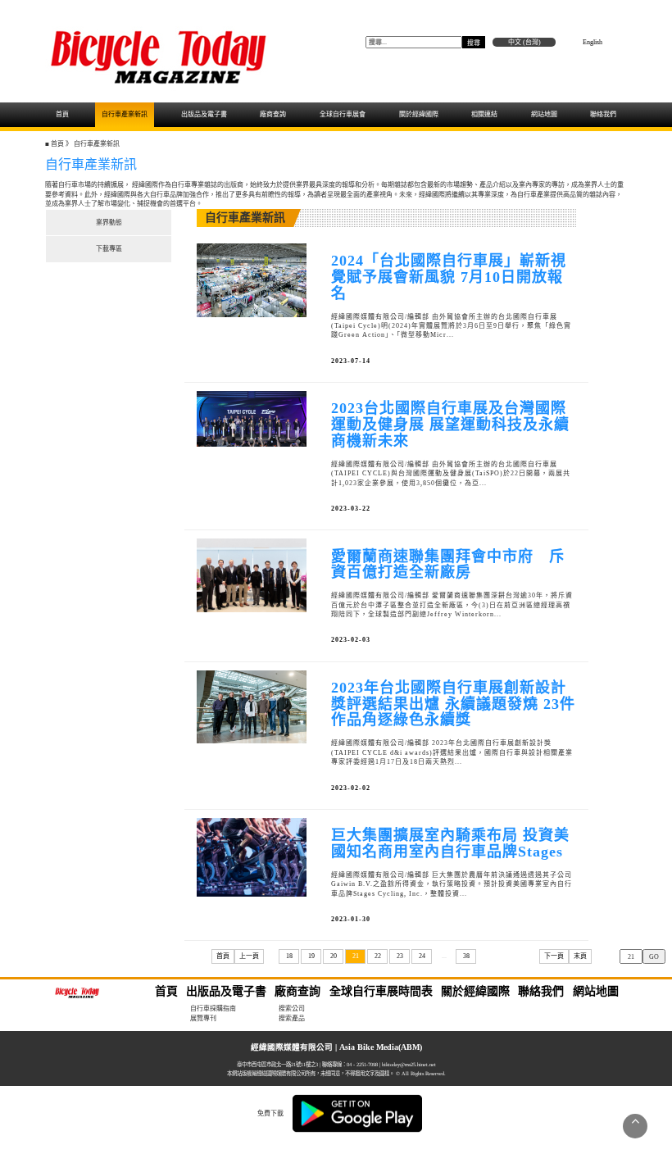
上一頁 (249, 956)
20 (333, 956)
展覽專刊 (203, 1018)
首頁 (62, 114)
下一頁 (554, 956)
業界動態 (109, 222)
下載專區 (109, 248)
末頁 (580, 956)
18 (289, 956)
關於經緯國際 (418, 114)
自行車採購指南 (213, 1008)
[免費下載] (357, 1112)
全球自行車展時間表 (381, 991)
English (592, 42)
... (444, 956)
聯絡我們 (603, 114)
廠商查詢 (273, 114)
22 (378, 956)
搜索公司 (292, 1008)
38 (466, 956)
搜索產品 (292, 1018)
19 (311, 956)
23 (400, 956)
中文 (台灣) (524, 42)
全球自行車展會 (343, 114)
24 (422, 956)
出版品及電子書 (204, 114)
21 (355, 956)
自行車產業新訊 (125, 114)
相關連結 (484, 114)
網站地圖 (544, 114)
